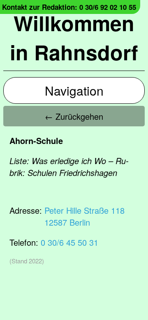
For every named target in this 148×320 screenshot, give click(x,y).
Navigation (74, 90)
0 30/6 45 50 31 (69, 242)
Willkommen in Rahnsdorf (74, 37)
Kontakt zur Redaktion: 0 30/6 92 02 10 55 (69, 7)
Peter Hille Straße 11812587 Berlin (84, 216)
